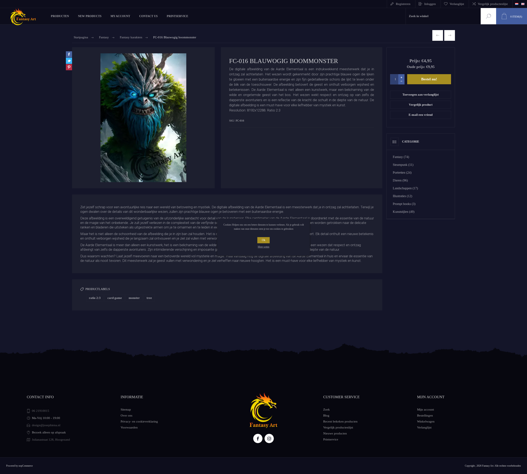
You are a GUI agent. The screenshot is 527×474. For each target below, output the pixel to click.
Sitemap (126, 409)
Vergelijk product (421, 104)
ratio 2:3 (95, 298)
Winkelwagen (426, 421)
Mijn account (425, 409)
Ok (263, 240)
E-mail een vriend (421, 114)
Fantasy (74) (401, 157)
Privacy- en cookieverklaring (139, 421)
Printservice (330, 439)
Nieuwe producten (335, 433)
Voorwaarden (129, 427)
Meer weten (263, 246)
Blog (326, 415)
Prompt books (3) (404, 204)
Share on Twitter (69, 61)
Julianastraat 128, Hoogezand (51, 439)
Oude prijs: (416, 67)
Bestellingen (425, 415)
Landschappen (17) (405, 188)
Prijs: (414, 60)
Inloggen (430, 4)
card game (114, 298)
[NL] (517, 4)
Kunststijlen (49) (403, 211)
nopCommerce (26, 465)
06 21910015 (40, 410)
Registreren (403, 4)
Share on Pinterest (69, 67)
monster (134, 298)
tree (149, 298)
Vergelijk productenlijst (493, 4)
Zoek (488, 16)
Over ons (126, 415)
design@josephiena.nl (46, 425)
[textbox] (443, 16)
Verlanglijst (424, 427)
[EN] (523, 4)
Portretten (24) (402, 172)
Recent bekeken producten (340, 421)
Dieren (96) (400, 180)
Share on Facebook (69, 54)
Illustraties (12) (402, 196)
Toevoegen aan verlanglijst (420, 94)
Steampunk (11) (403, 164)
